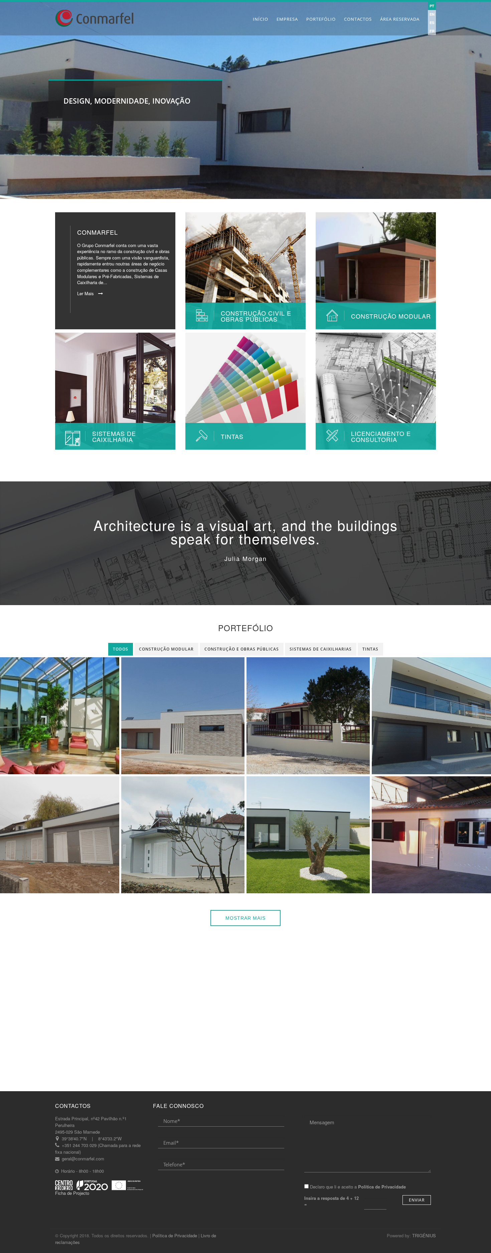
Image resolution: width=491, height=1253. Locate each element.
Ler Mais (86, 293)
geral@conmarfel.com (83, 1158)
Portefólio (321, 19)
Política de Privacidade (174, 1235)
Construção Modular (166, 649)
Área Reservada (400, 19)
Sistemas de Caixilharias (321, 649)
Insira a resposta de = (331, 1201)
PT (432, 5)
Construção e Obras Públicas (241, 649)
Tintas (370, 649)
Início (260, 19)
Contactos (358, 19)
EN (432, 14)
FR (432, 30)
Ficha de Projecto (72, 1193)
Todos (120, 649)
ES (432, 22)
